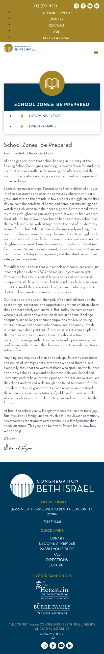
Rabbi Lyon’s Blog (57, 549)
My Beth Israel (56, 38)
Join (57, 32)
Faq (57, 554)
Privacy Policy (52, 634)
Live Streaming (42, 126)
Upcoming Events (56, 13)
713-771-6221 (45, 5)
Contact (56, 25)
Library (57, 538)
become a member (57, 543)
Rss (52, 638)
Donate (56, 19)
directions (57, 559)
